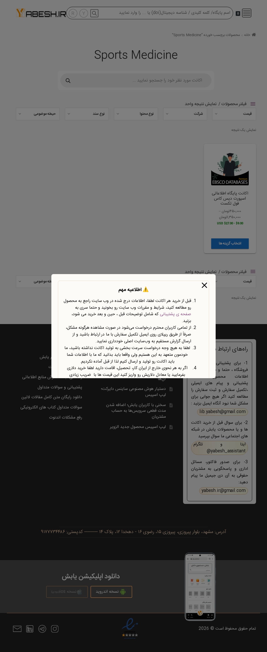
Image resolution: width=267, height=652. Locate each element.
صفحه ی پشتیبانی (175, 314)
